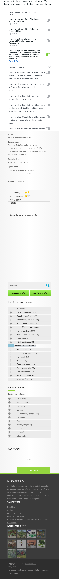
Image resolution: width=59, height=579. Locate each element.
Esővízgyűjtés (24, 350)
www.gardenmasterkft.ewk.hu (19, 137)
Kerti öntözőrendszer (27, 353)
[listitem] (29, 13)
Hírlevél (34, 470)
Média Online (30, 564)
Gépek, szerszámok (27, 316)
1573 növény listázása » (17, 394)
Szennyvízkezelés (26, 368)
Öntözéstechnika (26, 364)
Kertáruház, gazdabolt (28, 320)
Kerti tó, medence (26, 331)
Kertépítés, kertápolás (28, 327)
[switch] (48, 20)
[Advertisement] (29, 247)
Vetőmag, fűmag (25, 379)
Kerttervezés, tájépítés (28, 335)
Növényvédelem (25, 342)
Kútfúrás (22, 361)
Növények (23, 338)
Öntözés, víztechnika (25, 346)
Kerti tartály (23, 357)
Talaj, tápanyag (25, 376)
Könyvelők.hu (13, 567)
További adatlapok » (16, 181)
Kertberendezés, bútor (28, 324)
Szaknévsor (21, 309)
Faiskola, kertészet (26, 312)
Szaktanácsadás (26, 372)
